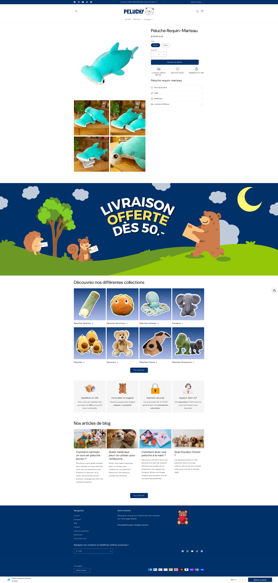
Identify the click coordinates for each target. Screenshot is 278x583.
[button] (76, 11)
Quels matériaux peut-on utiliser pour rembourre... (122, 455)
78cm (165, 45)
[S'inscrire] (110, 551)
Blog (75, 523)
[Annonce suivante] (164, 2)
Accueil (76, 516)
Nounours (111, 362)
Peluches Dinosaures (182, 362)
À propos (77, 519)
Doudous (176, 323)
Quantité (154, 50)
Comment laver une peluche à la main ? (154, 453)
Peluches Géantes (82, 323)
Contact (77, 527)
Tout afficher (139, 370)
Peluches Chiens (147, 362)
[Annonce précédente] (113, 2)
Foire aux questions (81, 531)
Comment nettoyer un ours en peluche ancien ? (88, 455)
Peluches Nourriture (116, 323)
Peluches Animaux (148, 323)
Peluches (78, 362)
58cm (155, 45)
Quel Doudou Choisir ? (187, 453)
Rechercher (78, 535)
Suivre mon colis (80, 539)
